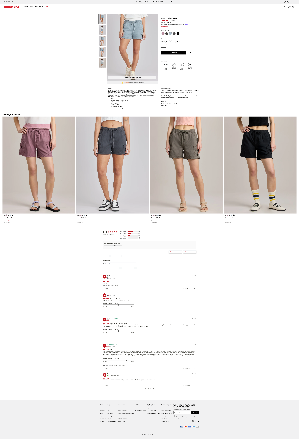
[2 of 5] (102, 30)
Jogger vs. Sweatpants (152, 408)
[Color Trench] (166, 33)
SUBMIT (195, 412)
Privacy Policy (121, 408)
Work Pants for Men (151, 416)
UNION (12, 1)
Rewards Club (103, 418)
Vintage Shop (39, 6)
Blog (101, 416)
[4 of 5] (102, 52)
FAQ (108, 410)
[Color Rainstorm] (170, 33)
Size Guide (163, 47)
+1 (14, 215)
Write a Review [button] (190, 252)
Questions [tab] (117, 256)
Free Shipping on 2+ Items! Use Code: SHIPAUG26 (149, 1)
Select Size (174, 52)
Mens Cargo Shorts (165, 416)
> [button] (153, 388)
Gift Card (102, 424)
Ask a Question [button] (176, 252)
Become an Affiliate (139, 408)
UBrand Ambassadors (140, 410)
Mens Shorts (164, 418)
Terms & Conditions (122, 410)
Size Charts (110, 413)
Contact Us (110, 408)
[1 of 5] (102, 19)
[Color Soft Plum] (163, 33)
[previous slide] (129, 2)
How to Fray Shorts (151, 410)
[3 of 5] (102, 41)
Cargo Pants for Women (166, 413)
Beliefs (101, 408)
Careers (101, 413)
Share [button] (106, 288)
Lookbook (102, 410)
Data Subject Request (123, 416)
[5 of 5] (102, 63)
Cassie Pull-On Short (108, 285)
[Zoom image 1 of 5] (132, 47)
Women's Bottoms (106, 11)
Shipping (110, 416)
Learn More (164, 105)
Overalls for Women (165, 408)
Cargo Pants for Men (166, 410)
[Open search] (285, 7)
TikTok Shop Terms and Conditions (126, 413)
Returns (109, 418)
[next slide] (170, 2)
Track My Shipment (112, 421)
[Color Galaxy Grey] (174, 33)
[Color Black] (177, 33)
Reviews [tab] (106, 256)
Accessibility (111, 424)
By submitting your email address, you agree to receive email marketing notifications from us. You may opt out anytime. (187, 417)
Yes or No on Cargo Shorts (153, 413)
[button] (192, 288)
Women (100, 11)
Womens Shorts (164, 421)
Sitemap (102, 421)
